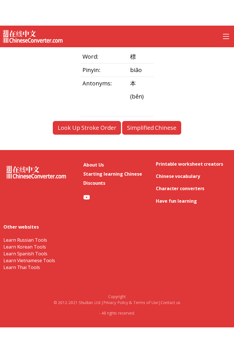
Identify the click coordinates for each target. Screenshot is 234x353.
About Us (93, 165)
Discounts (94, 183)
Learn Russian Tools (25, 240)
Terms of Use (145, 302)
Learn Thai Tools (21, 267)
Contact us (170, 302)
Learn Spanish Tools (25, 254)
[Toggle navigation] (226, 36)
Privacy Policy (115, 302)
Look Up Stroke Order (87, 128)
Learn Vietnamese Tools (29, 260)
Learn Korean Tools (24, 247)
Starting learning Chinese (112, 174)
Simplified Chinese (151, 128)
